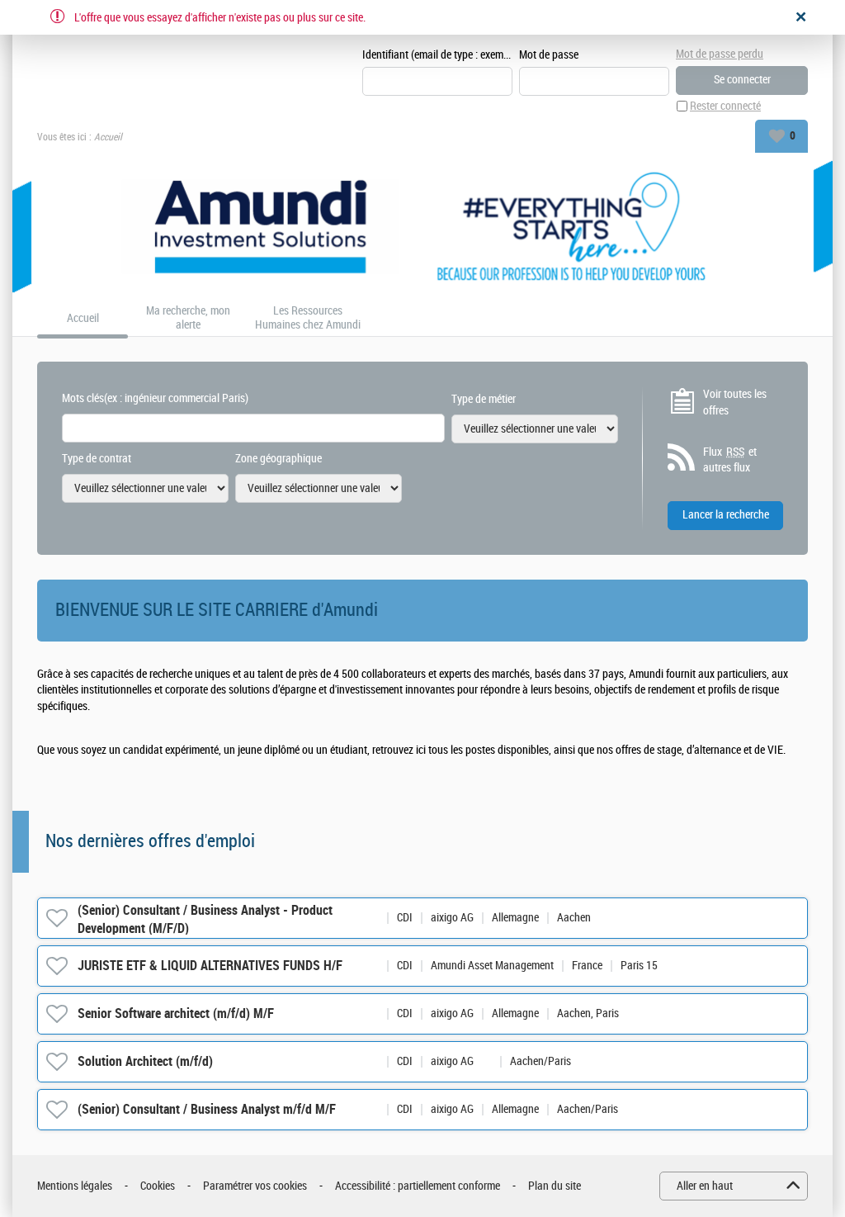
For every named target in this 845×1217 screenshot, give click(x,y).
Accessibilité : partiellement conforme (417, 1186)
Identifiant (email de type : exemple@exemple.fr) (437, 55)
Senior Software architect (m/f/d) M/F (176, 1013)
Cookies (157, 1186)
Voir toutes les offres (735, 402)
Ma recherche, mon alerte (188, 318)
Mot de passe (548, 55)
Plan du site (554, 1186)
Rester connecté (725, 106)
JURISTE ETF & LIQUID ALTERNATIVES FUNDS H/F (210, 965)
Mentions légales (74, 1186)
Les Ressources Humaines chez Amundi (308, 318)
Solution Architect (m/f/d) (145, 1061)
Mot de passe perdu (719, 54)
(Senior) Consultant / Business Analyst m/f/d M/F (207, 1109)
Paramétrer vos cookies (255, 1186)
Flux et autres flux (730, 460)
